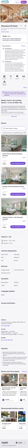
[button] (14, 13)
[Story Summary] (11, 46)
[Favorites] (21, 26)
